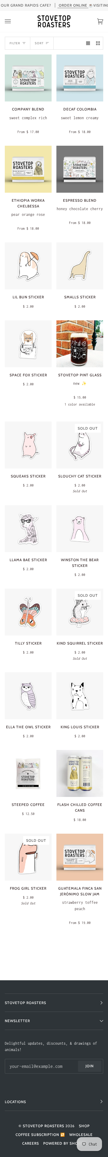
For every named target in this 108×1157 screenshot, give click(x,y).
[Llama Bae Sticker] (28, 528)
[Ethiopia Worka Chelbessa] (28, 169)
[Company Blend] (28, 77)
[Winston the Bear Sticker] (79, 528)
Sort (39, 43)
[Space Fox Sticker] (28, 343)
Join (90, 1066)
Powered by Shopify (64, 1143)
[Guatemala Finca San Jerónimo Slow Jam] (79, 857)
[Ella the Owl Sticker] (28, 695)
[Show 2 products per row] (98, 43)
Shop (84, 1126)
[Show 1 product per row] (88, 43)
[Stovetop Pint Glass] (79, 343)
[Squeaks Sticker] (28, 444)
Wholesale (81, 1134)
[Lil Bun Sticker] (28, 265)
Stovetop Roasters (43, 1126)
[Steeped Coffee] (28, 773)
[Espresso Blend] (79, 169)
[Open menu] (14, 21)
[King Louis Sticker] (79, 695)
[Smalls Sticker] (79, 265)
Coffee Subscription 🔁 (40, 1134)
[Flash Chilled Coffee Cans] (79, 773)
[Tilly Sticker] (28, 612)
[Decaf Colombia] (79, 77)
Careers (30, 1143)
